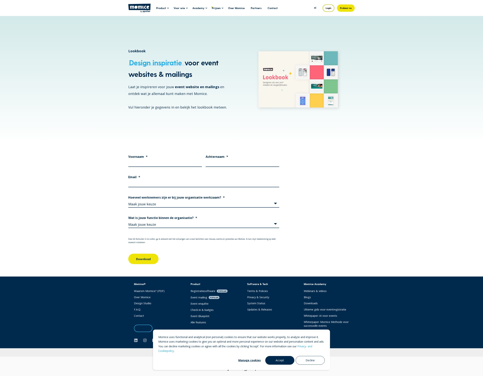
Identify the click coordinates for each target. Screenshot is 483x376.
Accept (280, 360)
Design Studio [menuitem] (142, 303)
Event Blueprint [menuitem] (200, 316)
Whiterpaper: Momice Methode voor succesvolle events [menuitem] (326, 323)
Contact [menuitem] (273, 8)
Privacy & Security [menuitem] (258, 297)
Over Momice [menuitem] (236, 8)
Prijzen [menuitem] (216, 8)
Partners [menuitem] (256, 8)
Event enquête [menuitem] (199, 303)
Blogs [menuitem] (307, 297)
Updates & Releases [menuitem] (259, 309)
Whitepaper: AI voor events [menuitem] (320, 315)
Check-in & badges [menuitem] (202, 310)
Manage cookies (249, 360)
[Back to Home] (139, 10)
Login (328, 8)
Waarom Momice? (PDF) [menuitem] (149, 291)
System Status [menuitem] (256, 303)
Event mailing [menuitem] (204, 297)
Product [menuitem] (161, 8)
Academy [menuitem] (198, 8)
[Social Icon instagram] (144, 340)
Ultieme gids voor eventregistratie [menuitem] (325, 309)
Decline (310, 360)
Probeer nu (346, 8)
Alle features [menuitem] (198, 322)
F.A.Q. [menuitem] (137, 309)
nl (315, 7)
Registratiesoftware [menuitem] (208, 291)
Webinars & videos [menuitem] (315, 291)
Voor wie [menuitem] (179, 8)
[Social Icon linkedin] (137, 340)
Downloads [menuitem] (311, 303)
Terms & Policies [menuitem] (257, 291)
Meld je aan (143, 328)
